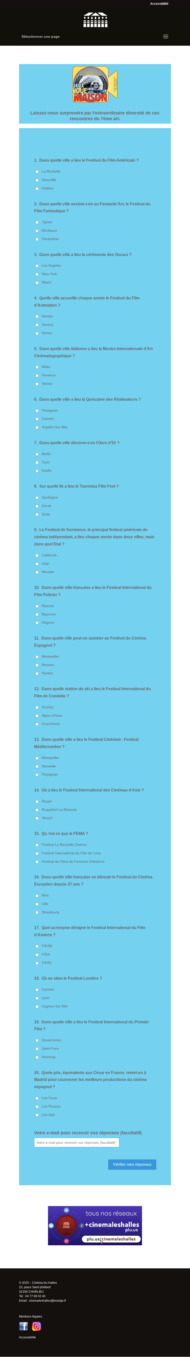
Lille (45, 904)
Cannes (48, 419)
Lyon (45, 998)
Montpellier (50, 656)
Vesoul (47, 818)
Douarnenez (51, 1040)
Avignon (48, 622)
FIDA (46, 954)
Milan (46, 367)
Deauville (49, 180)
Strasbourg (50, 912)
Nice (45, 895)
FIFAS (46, 963)
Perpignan (50, 410)
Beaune (48, 606)
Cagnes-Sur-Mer (55, 1006)
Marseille (49, 766)
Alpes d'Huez (52, 715)
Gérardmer (50, 239)
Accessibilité (159, 3)
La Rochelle (51, 171)
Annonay (49, 1057)
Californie (49, 555)
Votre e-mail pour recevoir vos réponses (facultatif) (88, 1132)
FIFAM (47, 946)
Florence (49, 375)
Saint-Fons (50, 1048)
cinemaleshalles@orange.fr (47, 1300)
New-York (49, 274)
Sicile (46, 514)
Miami (46, 282)
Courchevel (51, 724)
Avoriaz (47, 707)
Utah (45, 564)
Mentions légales (30, 1316)
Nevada (48, 572)
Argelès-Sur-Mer (55, 427)
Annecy (47, 324)
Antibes (47, 188)
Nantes (47, 316)
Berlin (46, 454)
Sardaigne (50, 497)
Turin (46, 462)
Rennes (48, 665)
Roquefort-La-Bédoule (59, 810)
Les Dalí (48, 1115)
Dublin (47, 470)
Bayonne (49, 614)
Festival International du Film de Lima (71, 853)
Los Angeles (51, 265)
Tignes (47, 222)
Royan (47, 801)
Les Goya (49, 1098)
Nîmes (47, 333)
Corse (46, 506)
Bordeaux (49, 230)
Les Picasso (51, 1106)
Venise (47, 384)
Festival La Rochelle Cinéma (64, 845)
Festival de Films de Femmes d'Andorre (73, 861)
